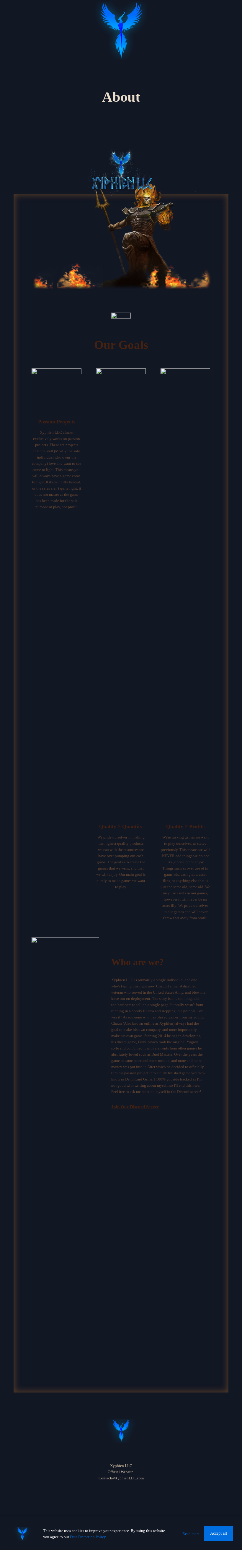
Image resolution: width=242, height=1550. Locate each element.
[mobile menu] (212, 10)
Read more (191, 1533)
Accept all (218, 1533)
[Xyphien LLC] (121, 30)
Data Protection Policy (88, 1537)
